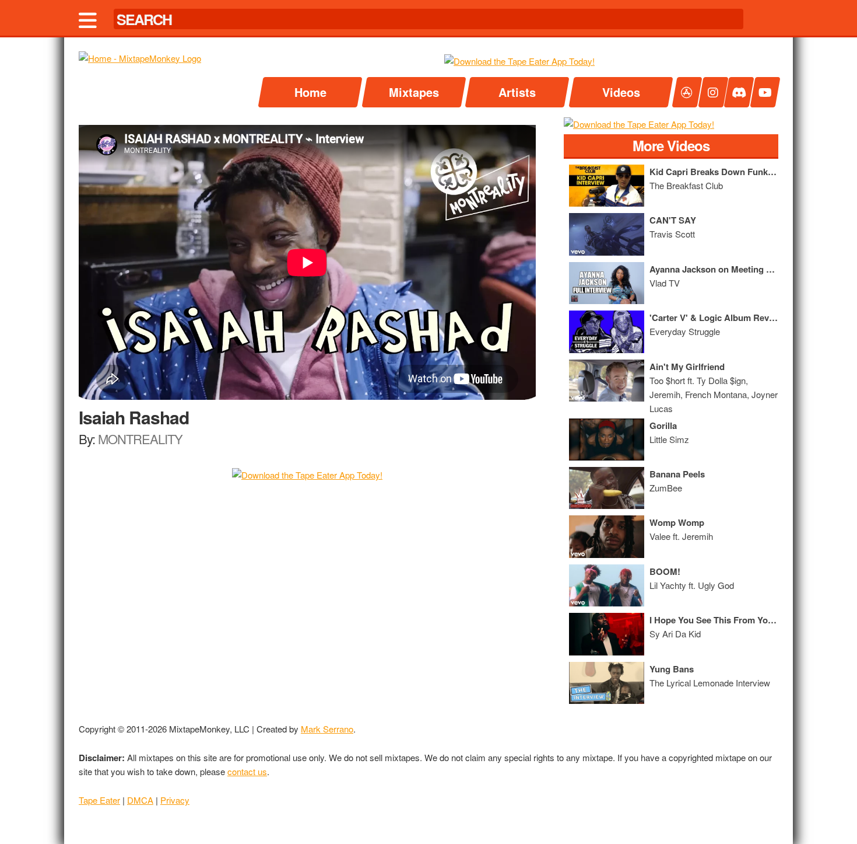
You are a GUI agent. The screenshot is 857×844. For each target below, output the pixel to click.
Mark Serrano (327, 729)
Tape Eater (99, 800)
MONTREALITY (140, 439)
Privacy (174, 800)
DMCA (140, 800)
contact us (247, 771)
